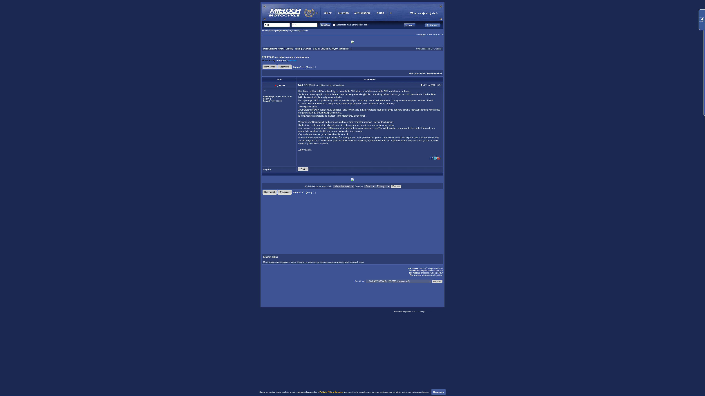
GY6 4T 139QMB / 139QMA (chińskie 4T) (332, 49)
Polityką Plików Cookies (331, 392)
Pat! (285, 60)
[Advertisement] (321, 221)
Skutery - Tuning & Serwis (298, 49)
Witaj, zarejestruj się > (424, 13)
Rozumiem (438, 392)
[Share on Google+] (439, 159)
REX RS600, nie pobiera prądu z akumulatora (285, 57)
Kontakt (305, 31)
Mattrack (292, 60)
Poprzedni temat (417, 73)
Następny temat (434, 73)
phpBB (408, 312)
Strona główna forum (273, 49)
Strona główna (268, 31)
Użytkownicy (294, 31)
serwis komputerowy (434, 312)
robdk (279, 60)
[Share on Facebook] (431, 159)
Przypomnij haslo (360, 25)
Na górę (267, 169)
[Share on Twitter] (435, 159)
